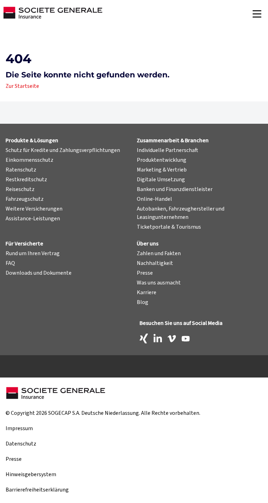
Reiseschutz (20, 189)
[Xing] (144, 338)
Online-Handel (154, 199)
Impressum (19, 428)
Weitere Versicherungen (34, 209)
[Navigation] (256, 14)
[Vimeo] (172, 338)
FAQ (10, 263)
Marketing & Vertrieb (162, 170)
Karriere (146, 292)
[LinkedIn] (158, 338)
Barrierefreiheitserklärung (37, 490)
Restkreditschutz (26, 179)
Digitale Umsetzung (161, 179)
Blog (142, 302)
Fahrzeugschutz (25, 199)
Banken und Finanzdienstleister (175, 189)
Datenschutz (21, 444)
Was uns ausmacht (159, 283)
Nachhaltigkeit (155, 263)
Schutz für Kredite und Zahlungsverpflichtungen (63, 150)
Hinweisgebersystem (31, 474)
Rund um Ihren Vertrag (33, 253)
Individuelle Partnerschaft (167, 150)
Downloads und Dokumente (39, 273)
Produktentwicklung (161, 160)
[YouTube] (185, 338)
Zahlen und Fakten (159, 253)
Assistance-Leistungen (33, 218)
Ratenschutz (21, 170)
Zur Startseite (22, 86)
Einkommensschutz (29, 160)
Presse (145, 273)
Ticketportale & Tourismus (169, 227)
